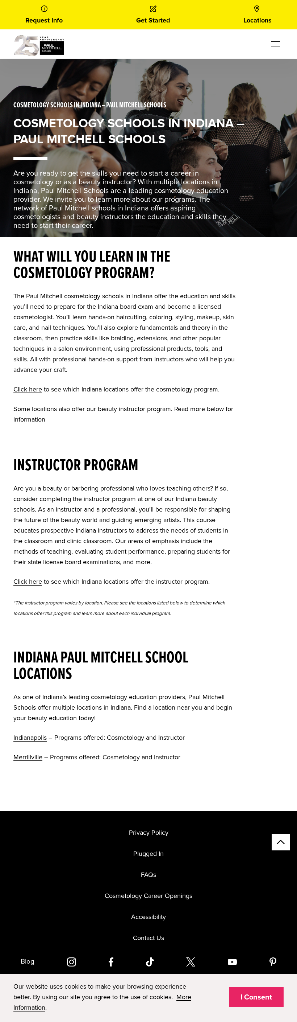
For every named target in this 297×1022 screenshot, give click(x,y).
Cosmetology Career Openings (148, 896)
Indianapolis (30, 738)
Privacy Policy (148, 833)
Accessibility (148, 917)
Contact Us (148, 938)
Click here (27, 389)
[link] (44, 15)
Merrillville (27, 757)
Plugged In (148, 854)
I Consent (256, 997)
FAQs (148, 875)
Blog (27, 961)
